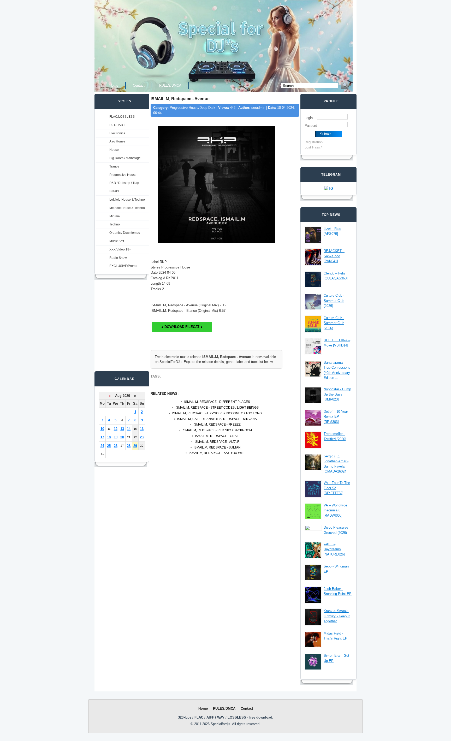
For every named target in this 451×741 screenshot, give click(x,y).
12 (115, 429)
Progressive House (123, 175)
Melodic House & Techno (127, 208)
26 (115, 446)
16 (142, 429)
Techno (114, 224)
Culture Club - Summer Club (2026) (334, 301)
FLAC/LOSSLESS (122, 116)
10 (102, 429)
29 (135, 446)
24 (102, 446)
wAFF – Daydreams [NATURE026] (334, 549)
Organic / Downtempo (124, 233)
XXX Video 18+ (120, 249)
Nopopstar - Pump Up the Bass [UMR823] (337, 394)
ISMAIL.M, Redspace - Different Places (217, 402)
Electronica (117, 133)
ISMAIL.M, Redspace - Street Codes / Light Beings (217, 407)
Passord (311, 126)
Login (309, 118)
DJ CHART (117, 125)
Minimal (115, 216)
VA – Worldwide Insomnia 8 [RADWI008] (335, 510)
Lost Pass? (313, 147)
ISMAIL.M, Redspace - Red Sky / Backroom (217, 430)
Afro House (117, 141)
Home (113, 85)
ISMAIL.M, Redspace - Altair (217, 442)
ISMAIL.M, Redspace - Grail (217, 436)
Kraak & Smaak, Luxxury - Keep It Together (337, 616)
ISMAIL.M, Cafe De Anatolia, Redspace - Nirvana (217, 419)
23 (142, 437)
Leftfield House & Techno (127, 199)
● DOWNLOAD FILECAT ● (182, 327)
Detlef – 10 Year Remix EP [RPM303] (336, 417)
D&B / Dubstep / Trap (124, 183)
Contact (139, 85)
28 (128, 446)
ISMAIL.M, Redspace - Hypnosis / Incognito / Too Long (217, 413)
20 (122, 437)
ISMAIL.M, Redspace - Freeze (217, 424)
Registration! (314, 142)
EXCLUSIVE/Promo (123, 266)
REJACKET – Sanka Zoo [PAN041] (334, 256)
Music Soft (116, 241)
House (114, 150)
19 (115, 437)
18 (109, 437)
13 (122, 429)
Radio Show (118, 258)
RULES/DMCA (170, 85)
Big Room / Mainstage (125, 158)
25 (109, 446)
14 (128, 429)
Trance (114, 166)
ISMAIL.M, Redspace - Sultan (217, 447)
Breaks (114, 191)
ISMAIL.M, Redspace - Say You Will (217, 453)
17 (102, 437)
